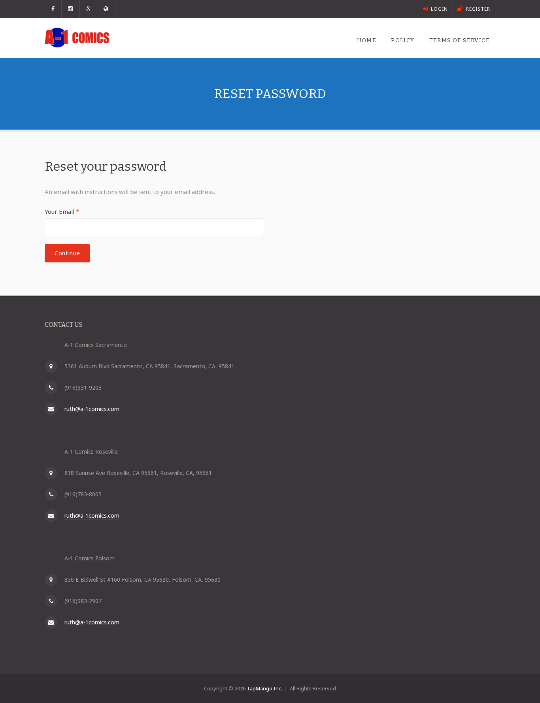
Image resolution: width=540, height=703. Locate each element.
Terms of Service (459, 40)
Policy (402, 40)
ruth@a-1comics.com (91, 409)
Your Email (62, 211)
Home (367, 40)
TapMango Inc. (264, 688)
